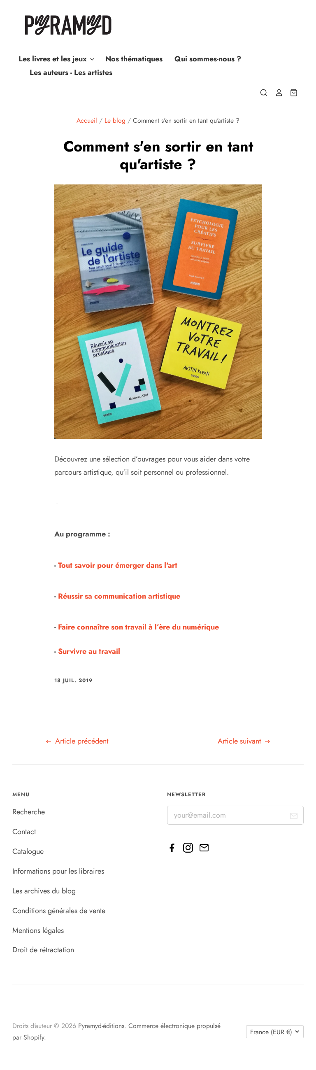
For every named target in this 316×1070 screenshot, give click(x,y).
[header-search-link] (260, 93)
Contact (24, 831)
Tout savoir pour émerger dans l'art (117, 565)
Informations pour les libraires (58, 871)
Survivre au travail (89, 651)
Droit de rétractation (43, 949)
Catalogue (28, 851)
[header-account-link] (275, 93)
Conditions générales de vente (58, 910)
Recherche (28, 812)
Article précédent (80, 741)
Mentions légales (38, 930)
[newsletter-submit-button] (294, 817)
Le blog (115, 120)
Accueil (87, 120)
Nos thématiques (134, 59)
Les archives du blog (44, 891)
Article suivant (240, 741)
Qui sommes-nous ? (207, 59)
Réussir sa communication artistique (119, 596)
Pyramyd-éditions (101, 1025)
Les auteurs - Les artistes (71, 72)
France (271, 1032)
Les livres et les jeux (54, 59)
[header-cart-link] (290, 93)
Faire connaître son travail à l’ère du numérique (138, 627)
